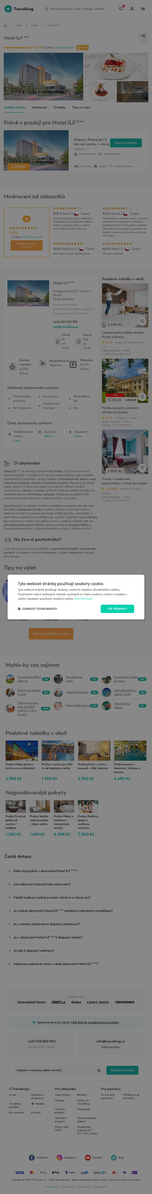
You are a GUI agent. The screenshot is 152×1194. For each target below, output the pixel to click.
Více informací (83, 599)
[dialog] (76, 597)
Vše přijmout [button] (117, 608)
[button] (37, 609)
